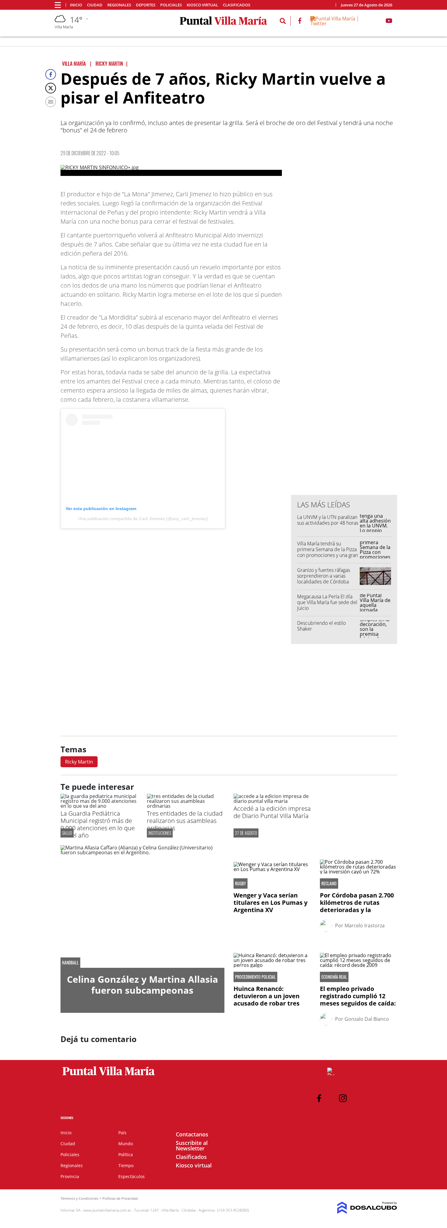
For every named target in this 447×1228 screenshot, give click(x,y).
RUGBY (240, 883)
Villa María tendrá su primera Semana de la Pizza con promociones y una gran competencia (327, 552)
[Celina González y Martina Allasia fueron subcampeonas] (142, 906)
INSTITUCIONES (159, 833)
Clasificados (236, 5)
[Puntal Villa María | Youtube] (389, 22)
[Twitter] (50, 88)
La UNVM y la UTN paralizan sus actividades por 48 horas (327, 520)
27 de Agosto (246, 833)
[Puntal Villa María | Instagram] (343, 1098)
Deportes (145, 5)
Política (125, 1154)
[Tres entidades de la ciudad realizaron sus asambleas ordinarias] (185, 806)
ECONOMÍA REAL (334, 977)
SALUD (67, 833)
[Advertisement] (344, 367)
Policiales (171, 5)
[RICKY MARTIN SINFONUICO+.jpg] (171, 170)
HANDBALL (70, 962)
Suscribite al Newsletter (192, 1145)
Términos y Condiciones (79, 1198)
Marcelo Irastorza (365, 925)
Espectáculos (131, 1176)
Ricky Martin (79, 761)
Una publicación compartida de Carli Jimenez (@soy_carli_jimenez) (143, 518)
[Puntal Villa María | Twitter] (343, 23)
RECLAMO (329, 883)
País (122, 1132)
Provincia (70, 1176)
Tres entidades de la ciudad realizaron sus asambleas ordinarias (185, 820)
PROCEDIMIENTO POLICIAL (255, 977)
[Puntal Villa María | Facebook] (299, 22)
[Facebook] (50, 74)
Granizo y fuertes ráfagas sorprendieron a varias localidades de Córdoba (323, 576)
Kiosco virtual (202, 5)
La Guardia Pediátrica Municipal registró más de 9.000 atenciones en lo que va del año (98, 824)
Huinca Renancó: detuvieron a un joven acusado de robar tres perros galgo (267, 1000)
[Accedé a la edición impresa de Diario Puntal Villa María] (272, 801)
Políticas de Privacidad (120, 1198)
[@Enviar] (50, 101)
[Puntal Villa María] (109, 1075)
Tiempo (125, 1165)
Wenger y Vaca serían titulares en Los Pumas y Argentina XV (270, 902)
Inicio (76, 5)
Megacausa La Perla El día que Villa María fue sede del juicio (327, 602)
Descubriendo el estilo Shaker (321, 626)
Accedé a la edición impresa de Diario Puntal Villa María (272, 812)
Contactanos (192, 1134)
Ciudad (94, 5)
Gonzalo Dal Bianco (367, 1019)
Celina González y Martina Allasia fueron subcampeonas (142, 984)
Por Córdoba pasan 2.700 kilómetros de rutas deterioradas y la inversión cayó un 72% (357, 906)
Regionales (119, 5)
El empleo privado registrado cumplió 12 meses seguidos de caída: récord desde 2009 (358, 1000)
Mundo (125, 1143)
